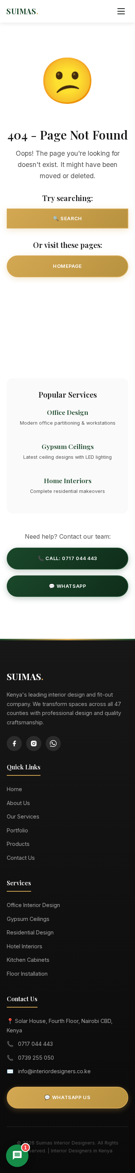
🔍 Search (67, 218)
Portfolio (17, 830)
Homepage (67, 266)
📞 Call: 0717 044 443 (67, 558)
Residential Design (30, 932)
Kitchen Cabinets (28, 960)
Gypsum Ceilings (28, 919)
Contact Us (67, 349)
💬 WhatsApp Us (67, 1097)
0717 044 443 (35, 1044)
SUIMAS (22, 11)
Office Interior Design (33, 905)
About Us (18, 803)
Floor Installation (27, 973)
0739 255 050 (36, 1057)
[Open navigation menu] (121, 11)
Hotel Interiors (24, 946)
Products (18, 844)
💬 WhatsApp (67, 586)
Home (14, 789)
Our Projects (67, 321)
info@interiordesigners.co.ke (54, 1071)
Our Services (67, 294)
